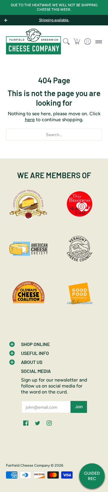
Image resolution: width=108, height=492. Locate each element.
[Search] (66, 41)
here (30, 119)
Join (79, 406)
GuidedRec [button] (92, 476)
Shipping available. (54, 20)
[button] (77, 41)
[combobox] (54, 135)
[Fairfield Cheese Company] (33, 41)
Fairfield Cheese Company (28, 465)
